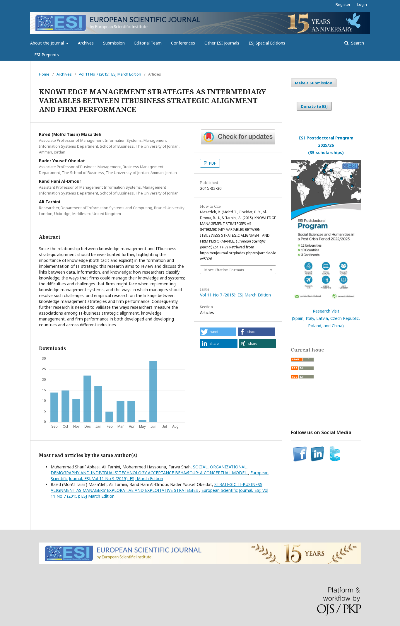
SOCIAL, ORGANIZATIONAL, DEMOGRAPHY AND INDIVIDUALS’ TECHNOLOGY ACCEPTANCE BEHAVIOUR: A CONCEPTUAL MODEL (149, 469)
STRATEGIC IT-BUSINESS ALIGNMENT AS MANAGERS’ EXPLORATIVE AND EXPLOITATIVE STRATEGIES (156, 487)
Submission (114, 43)
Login (362, 4)
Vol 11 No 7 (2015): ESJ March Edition (110, 74)
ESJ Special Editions (267, 43)
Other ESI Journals (221, 43)
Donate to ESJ (314, 106)
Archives (86, 43)
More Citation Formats (224, 269)
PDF (212, 163)
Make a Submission (313, 83)
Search (357, 43)
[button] (218, 332)
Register (343, 4)
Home (44, 74)
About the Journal (47, 43)
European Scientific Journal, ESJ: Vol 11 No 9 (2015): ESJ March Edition (160, 475)
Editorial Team (148, 43)
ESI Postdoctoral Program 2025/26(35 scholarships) (326, 145)
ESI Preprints (46, 54)
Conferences (183, 43)
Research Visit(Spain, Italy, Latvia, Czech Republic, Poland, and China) (326, 318)
